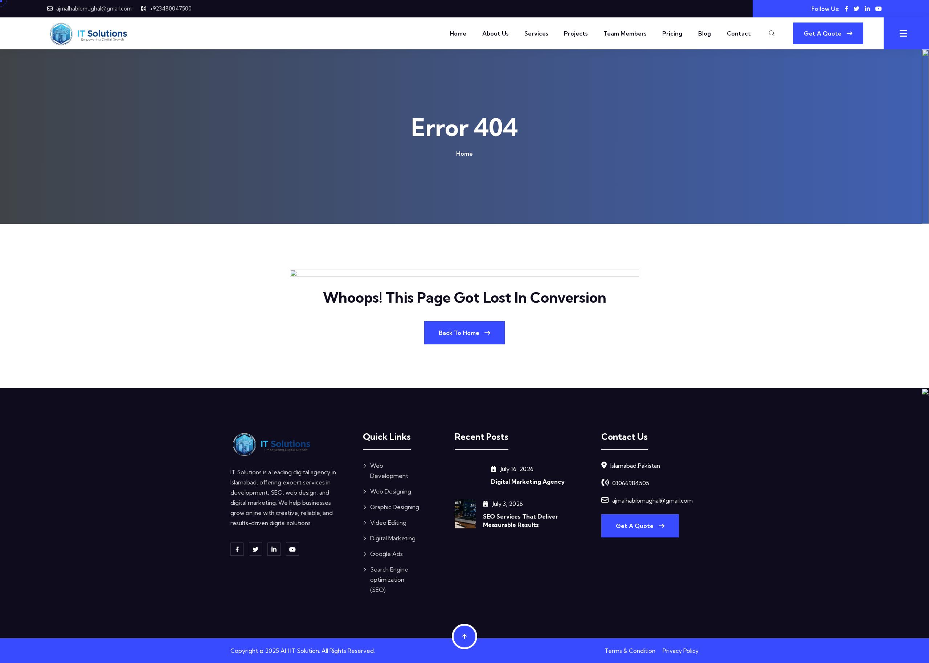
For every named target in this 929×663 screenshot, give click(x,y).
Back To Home (460, 332)
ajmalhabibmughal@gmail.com (94, 8)
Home (458, 33)
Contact (739, 33)
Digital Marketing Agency (528, 481)
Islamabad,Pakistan (635, 465)
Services (536, 33)
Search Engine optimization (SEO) (389, 579)
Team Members (624, 33)
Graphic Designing (394, 507)
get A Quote (635, 525)
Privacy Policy (681, 650)
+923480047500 (171, 8)
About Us (495, 33)
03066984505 (630, 483)
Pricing (672, 33)
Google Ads (386, 553)
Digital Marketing (393, 538)
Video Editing (388, 522)
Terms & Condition (630, 650)
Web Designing (390, 491)
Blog (704, 33)
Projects (576, 33)
